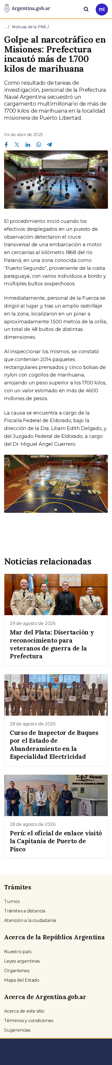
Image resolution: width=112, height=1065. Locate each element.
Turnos (12, 901)
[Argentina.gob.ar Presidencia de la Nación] (27, 8)
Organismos (16, 970)
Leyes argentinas (22, 961)
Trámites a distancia (24, 911)
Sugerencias (17, 1030)
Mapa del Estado (21, 980)
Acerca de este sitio (24, 1011)
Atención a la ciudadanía (30, 920)
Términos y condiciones (28, 1020)
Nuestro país (17, 951)
